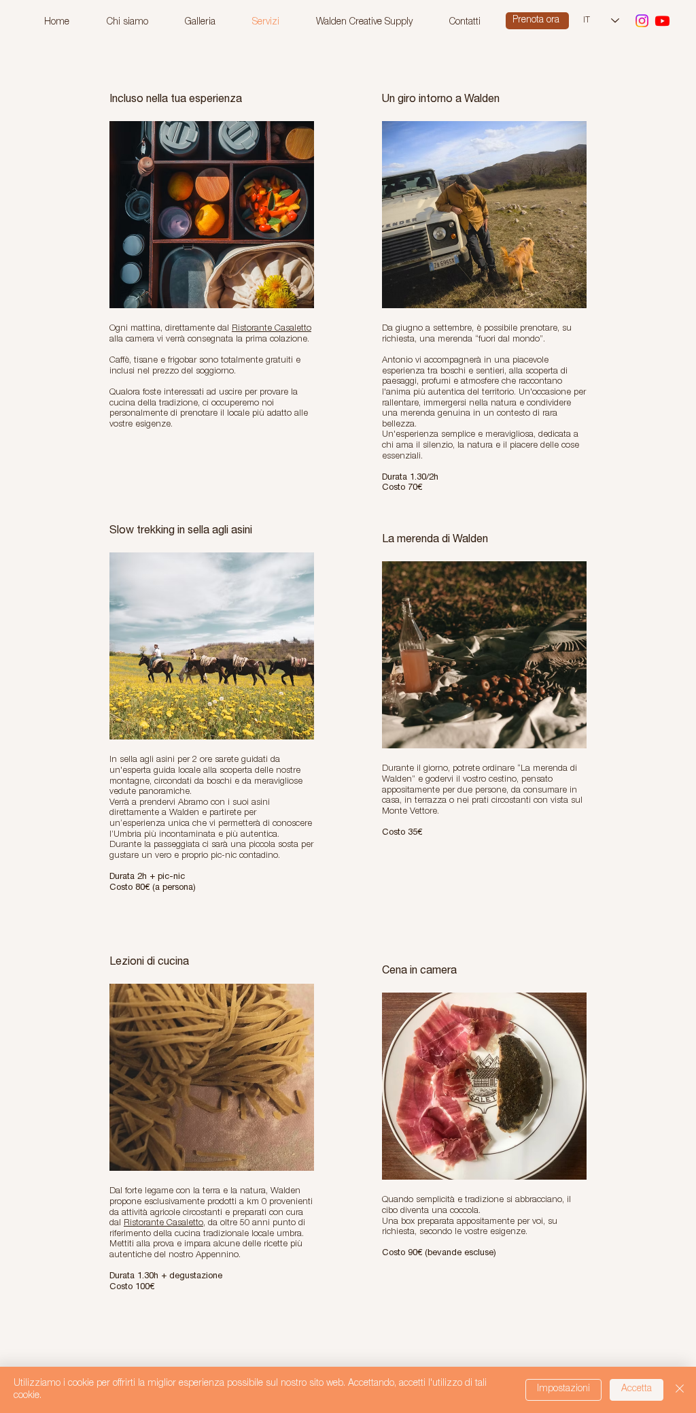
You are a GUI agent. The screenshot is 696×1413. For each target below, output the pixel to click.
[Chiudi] (680, 1390)
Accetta (636, 1389)
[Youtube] (662, 20)
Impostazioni (563, 1389)
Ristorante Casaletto (271, 329)
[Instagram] (641, 20)
